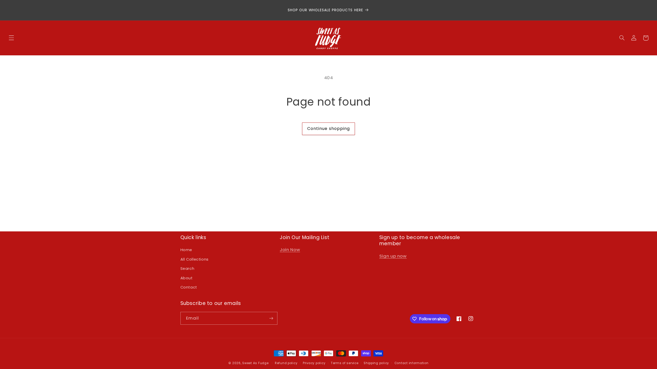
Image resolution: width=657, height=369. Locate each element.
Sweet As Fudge (255, 363)
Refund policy (286, 363)
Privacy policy (314, 363)
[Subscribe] (271, 318)
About (186, 278)
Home (186, 249)
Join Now (290, 250)
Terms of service (345, 363)
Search (187, 268)
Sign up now (393, 256)
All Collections (194, 259)
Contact (188, 287)
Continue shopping (328, 128)
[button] (11, 38)
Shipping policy (376, 363)
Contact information (411, 363)
